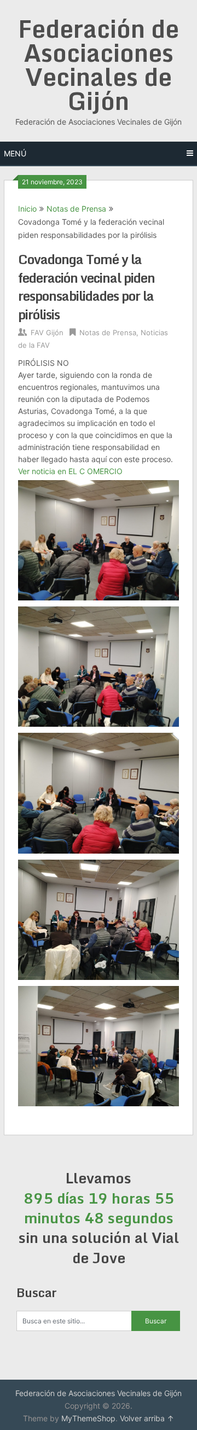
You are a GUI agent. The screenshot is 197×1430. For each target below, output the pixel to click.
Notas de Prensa (76, 208)
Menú (15, 153)
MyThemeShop (88, 1418)
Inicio (27, 208)
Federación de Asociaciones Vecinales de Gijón (98, 64)
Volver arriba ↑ (147, 1418)
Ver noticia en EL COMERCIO (70, 471)
